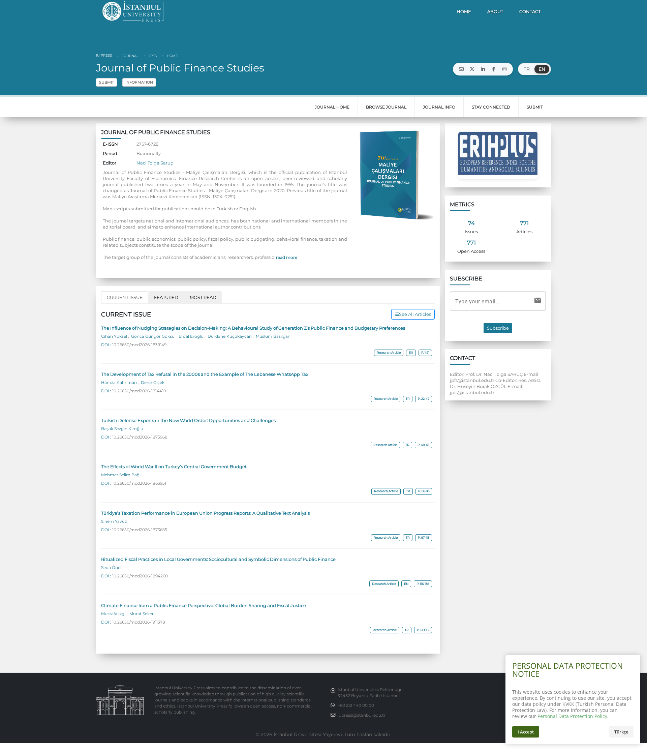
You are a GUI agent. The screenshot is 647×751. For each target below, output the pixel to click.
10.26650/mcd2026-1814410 (139, 391)
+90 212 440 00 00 (356, 705)
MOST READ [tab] (203, 297)
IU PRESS (104, 55)
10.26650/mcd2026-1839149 (139, 344)
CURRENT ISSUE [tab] (125, 297)
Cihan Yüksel (114, 336)
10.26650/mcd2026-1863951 (139, 483)
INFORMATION (139, 82)
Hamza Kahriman (119, 382)
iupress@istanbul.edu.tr (362, 715)
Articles (524, 231)
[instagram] (504, 69)
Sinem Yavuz (114, 521)
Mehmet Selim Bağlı (121, 475)
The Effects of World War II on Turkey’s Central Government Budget (174, 466)
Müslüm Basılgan (272, 336)
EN (541, 69)
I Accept (526, 732)
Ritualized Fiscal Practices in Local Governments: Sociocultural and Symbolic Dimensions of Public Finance (218, 559)
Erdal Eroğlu (191, 336)
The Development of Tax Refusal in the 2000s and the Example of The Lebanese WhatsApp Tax (204, 374)
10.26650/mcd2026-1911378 (138, 622)
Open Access (471, 251)
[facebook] (494, 69)
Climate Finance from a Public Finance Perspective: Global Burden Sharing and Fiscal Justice (203, 605)
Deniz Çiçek (152, 382)
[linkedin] (483, 69)
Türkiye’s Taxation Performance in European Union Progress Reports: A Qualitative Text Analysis (205, 513)
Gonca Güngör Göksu (153, 336)
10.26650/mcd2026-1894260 (140, 576)
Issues (471, 231)
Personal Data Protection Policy (572, 716)
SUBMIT (106, 82)
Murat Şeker (141, 613)
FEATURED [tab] (166, 297)
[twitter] (472, 69)
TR (527, 69)
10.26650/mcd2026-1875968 (139, 437)
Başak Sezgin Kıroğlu (122, 428)
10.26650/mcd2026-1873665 (139, 530)
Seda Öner (111, 567)
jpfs (152, 56)
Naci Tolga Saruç (154, 163)
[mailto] (461, 69)
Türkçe (621, 732)
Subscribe (498, 328)
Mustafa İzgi (113, 613)
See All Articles (415, 314)
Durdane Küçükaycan (230, 336)
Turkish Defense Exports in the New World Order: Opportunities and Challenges (188, 420)
